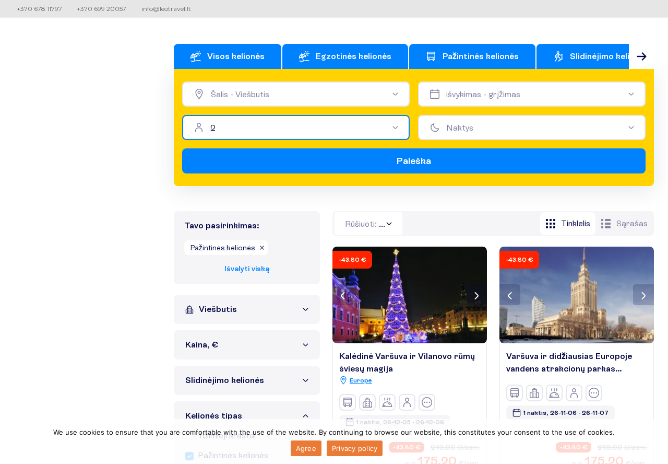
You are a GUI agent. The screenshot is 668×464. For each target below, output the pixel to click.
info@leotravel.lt (166, 9)
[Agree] (655, 441)
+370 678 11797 (39, 9)
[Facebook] (655, 8)
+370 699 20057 (101, 9)
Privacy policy (355, 448)
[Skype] (641, 8)
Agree (306, 448)
